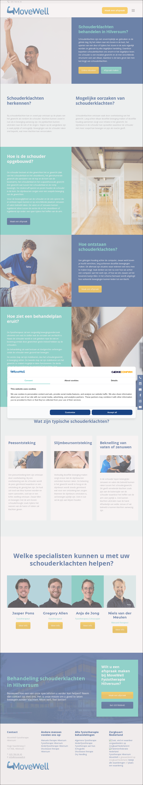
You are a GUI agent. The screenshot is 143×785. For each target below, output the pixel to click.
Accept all (112, 412)
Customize (70, 412)
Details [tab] (114, 380)
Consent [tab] (29, 380)
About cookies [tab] (71, 380)
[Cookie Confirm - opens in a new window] (121, 371)
